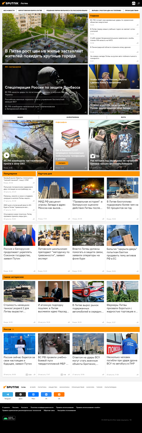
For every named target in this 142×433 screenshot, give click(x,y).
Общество (53, 387)
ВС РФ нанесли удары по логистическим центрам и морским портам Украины (36, 93)
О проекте (6, 407)
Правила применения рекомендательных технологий (21, 410)
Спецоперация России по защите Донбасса (42, 87)
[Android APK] (9, 418)
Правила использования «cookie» (88, 407)
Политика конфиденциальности (42, 407)
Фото (92, 122)
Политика (42, 387)
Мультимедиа (110, 387)
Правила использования (65, 407)
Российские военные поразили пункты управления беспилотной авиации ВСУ (34, 100)
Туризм (99, 387)
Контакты (24, 407)
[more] (85, 61)
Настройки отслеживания (66, 410)
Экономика (64, 387)
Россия (7, 329)
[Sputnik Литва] (11, 5)
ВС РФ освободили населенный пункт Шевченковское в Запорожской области (30, 107)
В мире (33, 387)
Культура (90, 387)
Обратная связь (49, 410)
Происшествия (78, 387)
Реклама (15, 407)
